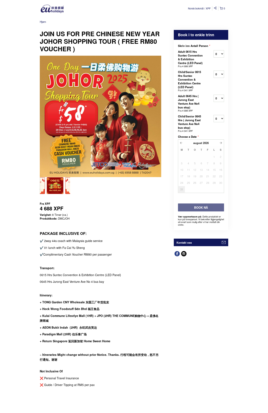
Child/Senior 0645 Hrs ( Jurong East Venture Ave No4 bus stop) (189, 123)
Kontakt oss (184, 242)
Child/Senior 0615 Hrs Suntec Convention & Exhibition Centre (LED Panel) (189, 81)
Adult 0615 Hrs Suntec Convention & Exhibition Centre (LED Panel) (190, 59)
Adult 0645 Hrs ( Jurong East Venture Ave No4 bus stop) (188, 103)
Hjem (43, 22)
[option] (55, 185)
